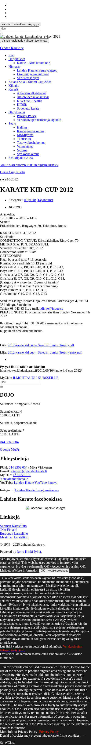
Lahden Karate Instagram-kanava (37, 490)
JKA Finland (8, 529)
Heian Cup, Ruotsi (12, 172)
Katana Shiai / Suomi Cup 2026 (29, 82)
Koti (11, 55)
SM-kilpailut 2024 (20, 158)
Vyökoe (22, 150)
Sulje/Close (7, 742)
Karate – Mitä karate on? (33, 63)
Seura (12, 123)
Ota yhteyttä (16, 112)
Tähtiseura (24, 139)
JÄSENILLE (22, 475)
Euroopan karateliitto (14, 533)
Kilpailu (13, 85)
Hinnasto (14, 66)
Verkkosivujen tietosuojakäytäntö (39, 120)
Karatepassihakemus (30, 131)
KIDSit (22, 104)
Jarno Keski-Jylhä (29, 551)
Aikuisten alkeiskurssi (31, 93)
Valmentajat (25, 146)
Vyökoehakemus (28, 154)
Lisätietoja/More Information (19, 570)
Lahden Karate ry (11, 48)
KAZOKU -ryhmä (29, 101)
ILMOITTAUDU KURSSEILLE (35, 377)
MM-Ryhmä (25, 135)
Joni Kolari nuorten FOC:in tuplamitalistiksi (29, 165)
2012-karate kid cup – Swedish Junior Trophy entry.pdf (45, 352)
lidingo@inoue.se (51, 308)
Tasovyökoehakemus (31, 142)
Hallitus (22, 127)
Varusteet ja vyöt (28, 78)
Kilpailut (30, 200)
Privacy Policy (26, 116)
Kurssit (13, 89)
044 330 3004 (9, 442)
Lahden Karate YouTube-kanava (35, 482)
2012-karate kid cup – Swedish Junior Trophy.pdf (41, 345)
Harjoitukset (16, 59)
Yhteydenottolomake (14, 479)
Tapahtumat (45, 200)
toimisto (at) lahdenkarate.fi (29, 471)
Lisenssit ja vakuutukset (33, 74)
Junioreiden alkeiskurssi (33, 97)
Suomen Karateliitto (13, 526)
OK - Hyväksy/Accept (54, 570)
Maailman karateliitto (14, 537)
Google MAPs (9, 449)
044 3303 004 (18, 467)
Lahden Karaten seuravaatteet (37, 70)
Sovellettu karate (28, 108)
